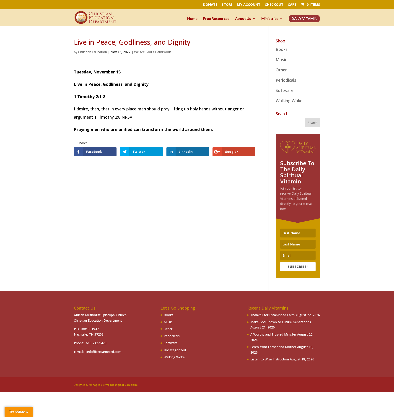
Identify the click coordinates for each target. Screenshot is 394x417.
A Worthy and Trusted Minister (273, 334)
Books (282, 49)
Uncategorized (175, 350)
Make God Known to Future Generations (280, 322)
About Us (243, 19)
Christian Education (92, 52)
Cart (292, 5)
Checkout (274, 5)
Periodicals (286, 80)
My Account (248, 5)
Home (192, 19)
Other (281, 70)
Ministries (269, 19)
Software (284, 90)
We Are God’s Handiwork (152, 52)
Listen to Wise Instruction (269, 359)
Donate (210, 5)
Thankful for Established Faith (272, 315)
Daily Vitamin (304, 19)
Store (227, 5)
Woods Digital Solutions (121, 384)
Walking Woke (289, 100)
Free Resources (216, 19)
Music (281, 59)
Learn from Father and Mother (273, 347)
